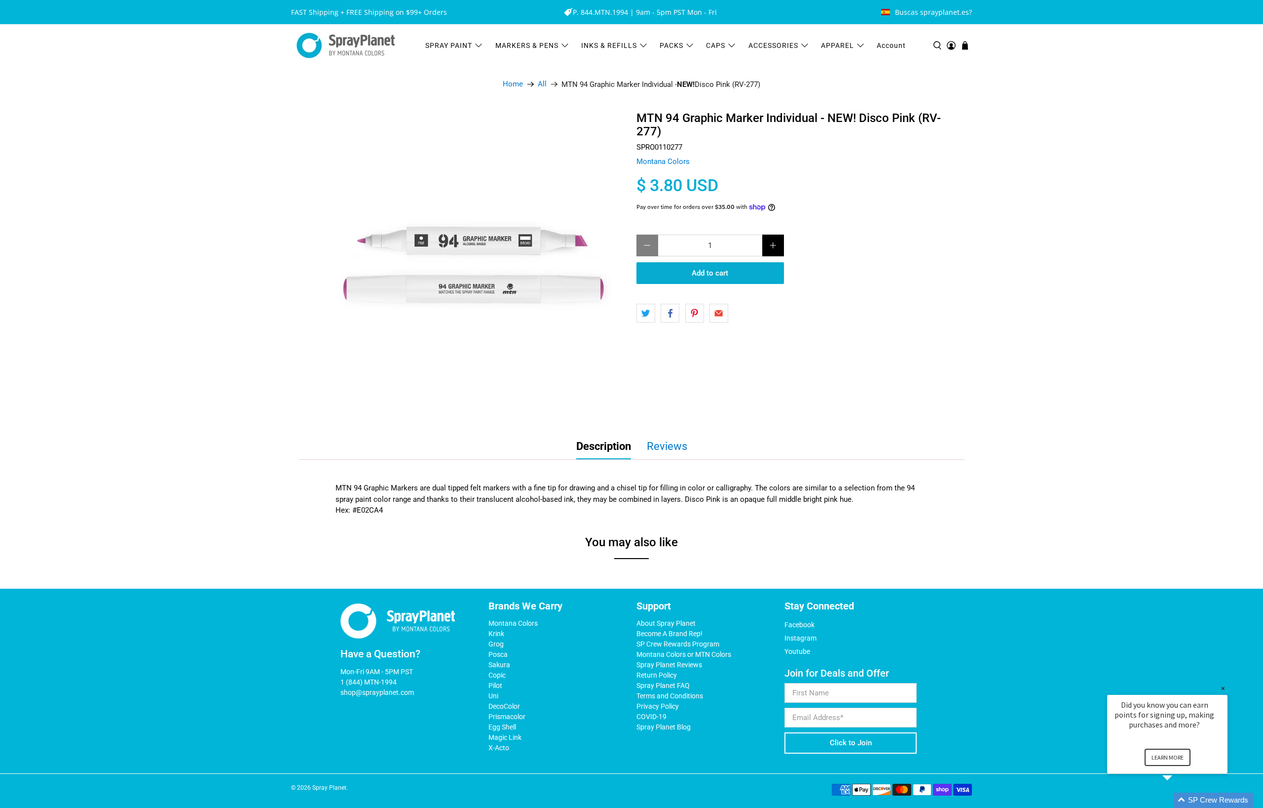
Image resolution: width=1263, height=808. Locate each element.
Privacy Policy (657, 706)
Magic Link (504, 737)
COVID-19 (651, 717)
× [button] (1223, 688)
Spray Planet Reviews (669, 665)
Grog (496, 644)
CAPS (715, 45)
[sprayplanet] (346, 46)
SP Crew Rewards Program (677, 644)
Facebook (799, 625)
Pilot (495, 685)
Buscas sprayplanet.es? (933, 12)
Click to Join (851, 742)
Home (513, 84)
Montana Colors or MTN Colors (683, 654)
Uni (493, 696)
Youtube (797, 651)
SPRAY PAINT (448, 45)
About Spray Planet (666, 623)
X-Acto (498, 748)
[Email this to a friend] (718, 313)
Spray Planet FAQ (663, 685)
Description (603, 446)
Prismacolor (506, 717)
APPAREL (837, 45)
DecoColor (504, 706)
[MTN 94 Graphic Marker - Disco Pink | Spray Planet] (473, 265)
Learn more (1168, 757)
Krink (496, 634)
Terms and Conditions (669, 696)
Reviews (667, 446)
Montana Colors (663, 161)
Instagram (800, 638)
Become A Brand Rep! (669, 634)
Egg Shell (502, 727)
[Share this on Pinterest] (694, 313)
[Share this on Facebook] (670, 313)
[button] (1179, 800)
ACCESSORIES (773, 45)
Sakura (499, 665)
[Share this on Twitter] (645, 313)
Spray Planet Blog (663, 727)
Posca (498, 654)
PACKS (671, 45)
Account (891, 45)
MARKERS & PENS (526, 45)
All (542, 84)
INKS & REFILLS (609, 45)
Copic (497, 675)
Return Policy (656, 675)
